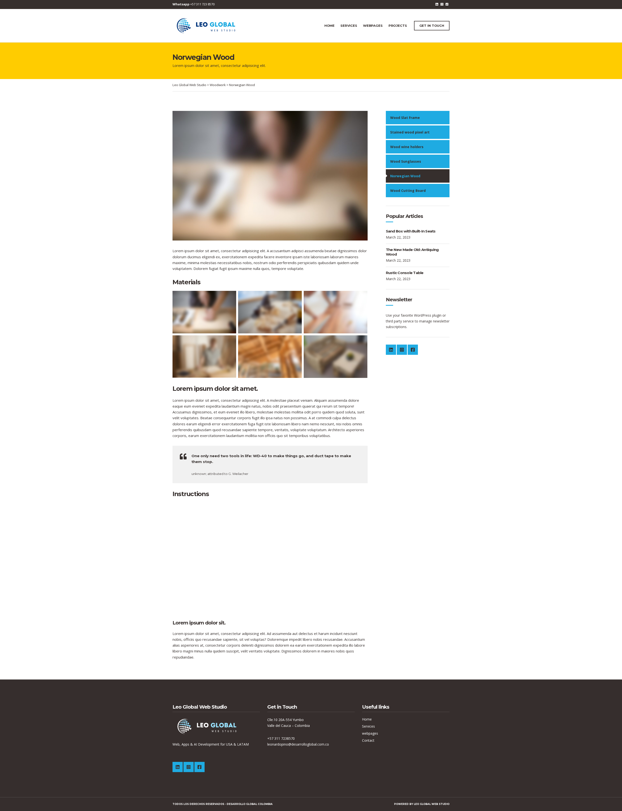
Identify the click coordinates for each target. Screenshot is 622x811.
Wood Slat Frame (405, 117)
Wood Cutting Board (408, 190)
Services (348, 25)
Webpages (373, 25)
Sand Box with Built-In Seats (411, 231)
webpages (370, 733)
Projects (398, 25)
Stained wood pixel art (410, 132)
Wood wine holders (406, 146)
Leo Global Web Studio (431, 804)
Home (329, 25)
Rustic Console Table (404, 272)
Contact (368, 740)
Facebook (447, 4)
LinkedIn (436, 4)
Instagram (441, 4)
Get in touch (431, 25)
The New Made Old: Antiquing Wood (412, 252)
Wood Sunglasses (405, 161)
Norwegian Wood (405, 176)
